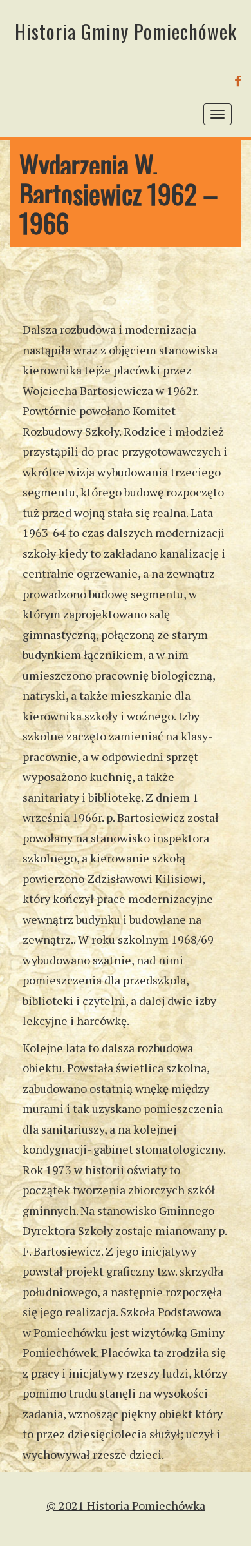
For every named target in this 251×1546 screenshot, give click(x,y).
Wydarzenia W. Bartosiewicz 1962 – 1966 (118, 193)
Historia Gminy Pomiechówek (126, 31)
